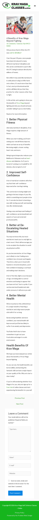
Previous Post (20, 398)
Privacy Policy (19, 513)
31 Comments (11, 44)
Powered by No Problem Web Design (19, 515)
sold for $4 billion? (15, 53)
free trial (9, 387)
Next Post (19, 404)
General (19, 44)
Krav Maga (20, 103)
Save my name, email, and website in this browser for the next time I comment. (18, 483)
